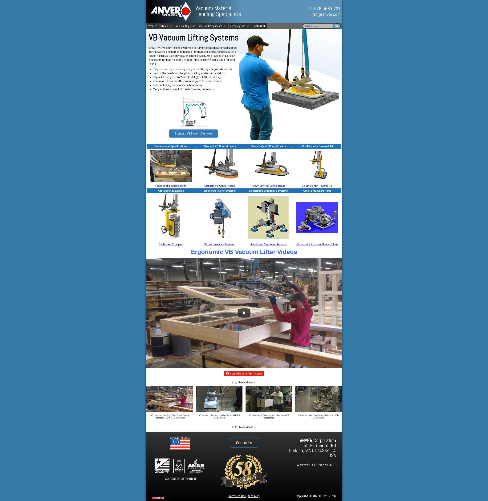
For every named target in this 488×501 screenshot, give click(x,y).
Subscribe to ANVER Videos (246, 373)
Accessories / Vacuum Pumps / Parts (317, 244)
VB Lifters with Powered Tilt (317, 185)
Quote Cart (259, 26)
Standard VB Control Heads (219, 185)
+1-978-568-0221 (324, 8)
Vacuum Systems (158, 26)
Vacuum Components (210, 26)
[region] (299, 11)
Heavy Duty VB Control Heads (268, 185)
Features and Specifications (170, 185)
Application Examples (171, 244)
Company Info (237, 26)
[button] (247, 382)
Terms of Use (237, 496)
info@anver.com (326, 14)
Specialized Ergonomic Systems (268, 244)
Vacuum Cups (183, 26)
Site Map (253, 496)
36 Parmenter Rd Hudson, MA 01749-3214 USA (312, 448)
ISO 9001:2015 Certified (180, 478)
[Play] (244, 313)
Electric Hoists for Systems (219, 244)
